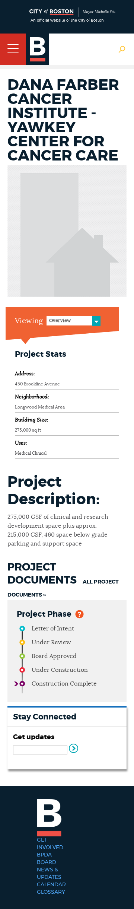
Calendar (51, 884)
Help (79, 613)
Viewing (29, 321)
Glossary (51, 892)
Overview (60, 320)
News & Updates (49, 873)
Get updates (33, 737)
